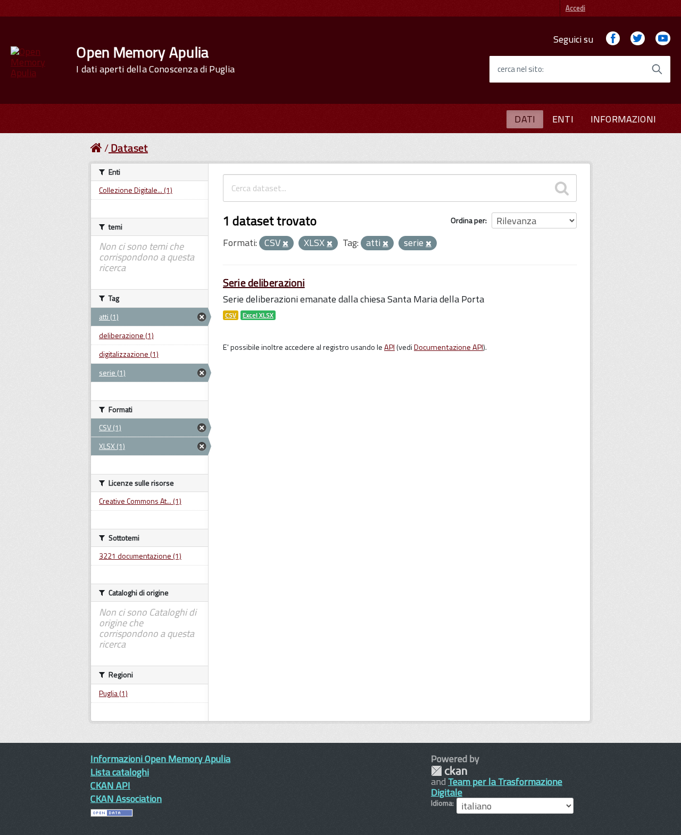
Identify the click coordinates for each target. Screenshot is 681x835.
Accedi (575, 8)
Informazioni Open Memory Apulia (160, 758)
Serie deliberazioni (264, 282)
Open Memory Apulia (155, 60)
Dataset (129, 148)
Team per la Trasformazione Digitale (496, 786)
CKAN (449, 770)
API (389, 347)
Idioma (441, 803)
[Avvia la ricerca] (657, 69)
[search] (562, 188)
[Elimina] (285, 244)
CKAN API (110, 785)
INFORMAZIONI (623, 119)
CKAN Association (126, 798)
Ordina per (468, 220)
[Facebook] (613, 39)
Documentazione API (448, 347)
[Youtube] (662, 39)
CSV (230, 315)
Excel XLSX (258, 315)
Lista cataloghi (119, 772)
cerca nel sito (519, 69)
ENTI (563, 119)
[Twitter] (637, 39)
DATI (524, 119)
